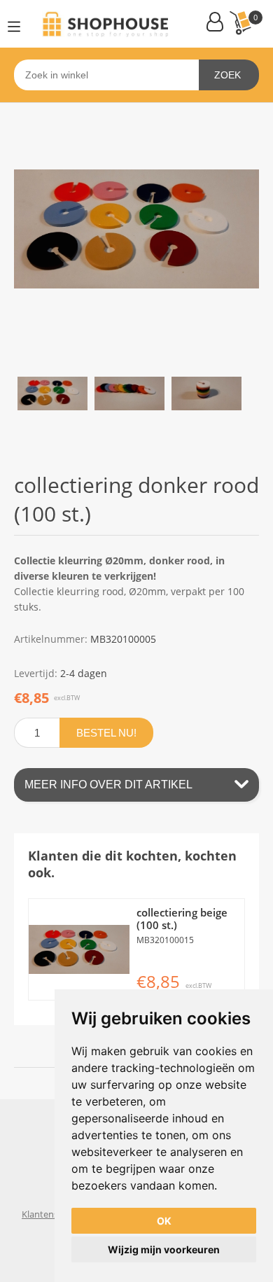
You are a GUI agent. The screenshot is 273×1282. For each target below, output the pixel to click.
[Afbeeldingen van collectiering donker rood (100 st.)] (53, 393)
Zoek (227, 75)
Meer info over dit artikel (108, 784)
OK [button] (164, 1221)
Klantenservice (52, 1214)
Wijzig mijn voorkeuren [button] (164, 1249)
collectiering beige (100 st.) (181, 918)
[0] (240, 23)
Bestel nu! (106, 733)
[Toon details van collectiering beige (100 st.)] (79, 949)
